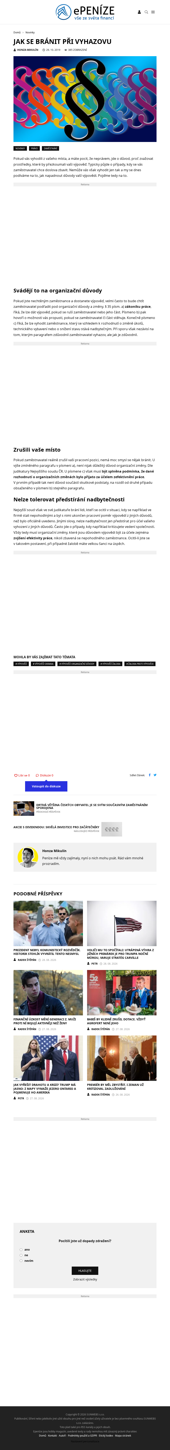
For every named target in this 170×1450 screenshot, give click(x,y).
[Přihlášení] (139, 12)
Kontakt (52, 1435)
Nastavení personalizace (85, 1441)
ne (26, 1255)
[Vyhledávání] (146, 12)
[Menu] (153, 12)
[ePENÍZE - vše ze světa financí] (85, 12)
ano (27, 1249)
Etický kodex (106, 1435)
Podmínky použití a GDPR (82, 1435)
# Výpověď (21, 663)
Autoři (62, 1435)
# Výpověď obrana (43, 663)
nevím (28, 1261)
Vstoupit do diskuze (46, 786)
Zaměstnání (50, 148)
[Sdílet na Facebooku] (149, 775)
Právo (34, 148)
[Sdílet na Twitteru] (155, 775)
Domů (42, 1435)
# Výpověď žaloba (110, 663)
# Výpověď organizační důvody (77, 663)
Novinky (20, 148)
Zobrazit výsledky (85, 1279)
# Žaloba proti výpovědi (139, 663)
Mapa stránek (123, 1435)
